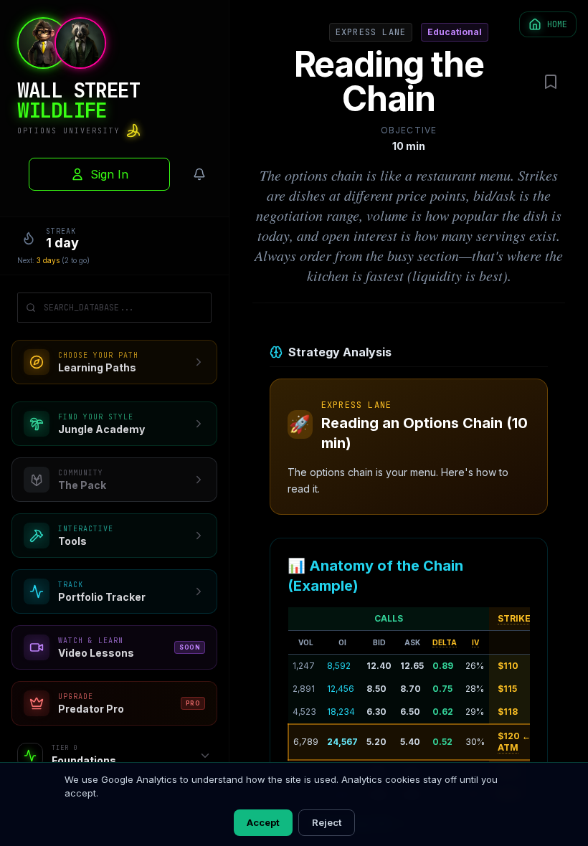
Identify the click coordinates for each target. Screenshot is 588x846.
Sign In (109, 174)
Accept (263, 822)
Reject (326, 822)
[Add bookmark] (550, 81)
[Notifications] (199, 174)
